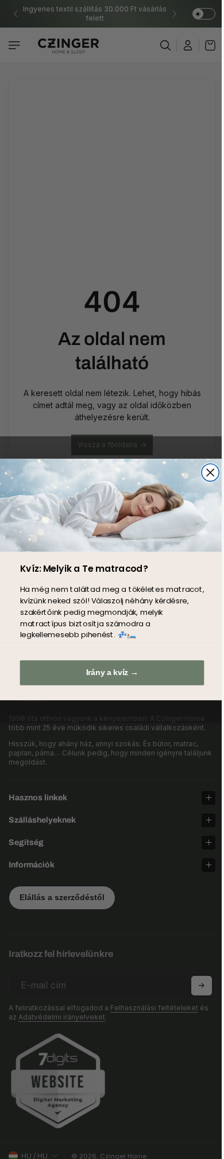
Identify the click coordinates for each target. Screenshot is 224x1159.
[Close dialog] (207, 472)
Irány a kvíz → (109, 672)
